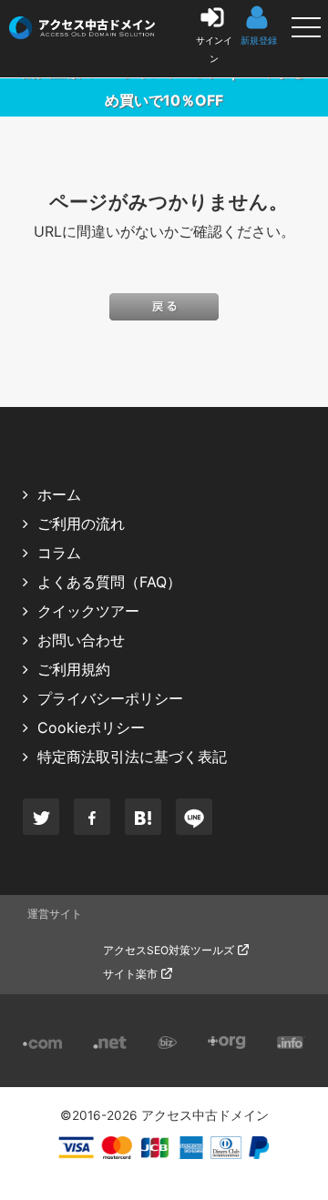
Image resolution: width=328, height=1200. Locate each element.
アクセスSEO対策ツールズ (168, 950)
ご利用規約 (73, 669)
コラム (59, 553)
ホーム (59, 494)
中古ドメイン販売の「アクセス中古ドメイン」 (18, 22)
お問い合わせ (81, 640)
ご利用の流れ (81, 523)
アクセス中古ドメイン (205, 1115)
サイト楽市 (130, 974)
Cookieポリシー (91, 727)
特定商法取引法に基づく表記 (132, 756)
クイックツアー (88, 611)
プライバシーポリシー (110, 698)
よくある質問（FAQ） (109, 582)
